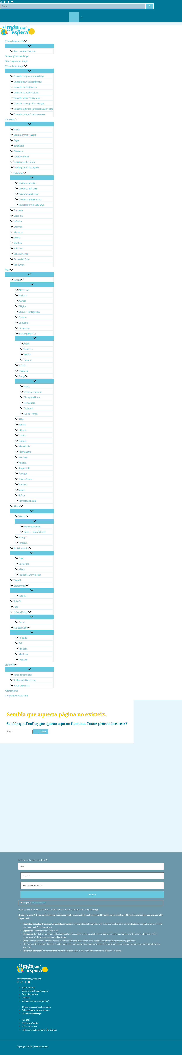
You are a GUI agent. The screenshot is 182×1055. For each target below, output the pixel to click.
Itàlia (20, 419)
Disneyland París (31, 397)
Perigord (27, 408)
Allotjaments (11, 690)
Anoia (16, 129)
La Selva (17, 221)
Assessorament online (24, 51)
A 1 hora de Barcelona (24, 680)
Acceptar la (34, 902)
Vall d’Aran (18, 264)
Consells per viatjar (14, 66)
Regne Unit (24, 468)
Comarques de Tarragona (26, 167)
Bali (20, 643)
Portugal (22, 473)
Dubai (21, 622)
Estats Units (19, 585)
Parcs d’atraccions (22, 674)
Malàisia (22, 648)
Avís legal (25, 1019)
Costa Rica (23, 563)
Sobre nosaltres (28, 987)
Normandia (29, 402)
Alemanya (23, 289)
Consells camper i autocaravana (29, 114)
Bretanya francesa (32, 391)
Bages (16, 140)
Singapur (22, 659)
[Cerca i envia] (35, 731)
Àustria (22, 300)
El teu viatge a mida (14, 41)
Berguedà (18, 151)
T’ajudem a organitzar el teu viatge (36, 1007)
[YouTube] (12, 2)
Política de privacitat (38, 902)
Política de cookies (29, 1026)
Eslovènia (23, 322)
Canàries (27, 349)
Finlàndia (23, 370)
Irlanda (21, 424)
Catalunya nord (21, 156)
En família (10, 664)
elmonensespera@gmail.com (29, 978)
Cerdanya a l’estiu (27, 182)
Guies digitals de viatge (16, 56)
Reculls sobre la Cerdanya (31, 204)
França (21, 376)
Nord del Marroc (31, 526)
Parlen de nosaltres (30, 994)
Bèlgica (22, 306)
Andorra (22, 295)
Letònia (22, 435)
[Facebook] (8, 2)
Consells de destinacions (25, 92)
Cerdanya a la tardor (28, 193)
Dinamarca (23, 327)
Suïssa (21, 495)
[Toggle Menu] (29, 46)
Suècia (21, 489)
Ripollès (17, 242)
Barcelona (18, 145)
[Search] (149, 6)
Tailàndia (22, 637)
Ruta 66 (17, 601)
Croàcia (22, 317)
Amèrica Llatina (21, 548)
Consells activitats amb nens (27, 81)
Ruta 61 (22, 595)
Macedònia (24, 446)
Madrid (27, 354)
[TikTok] (5, 2)
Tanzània (22, 542)
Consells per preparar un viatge (28, 76)
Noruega (22, 457)
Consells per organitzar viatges (28, 103)
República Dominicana (29, 574)
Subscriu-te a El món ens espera (35, 990)
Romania (22, 484)
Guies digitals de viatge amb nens (35, 1010)
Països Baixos (25, 478)
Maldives (23, 654)
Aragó (26, 343)
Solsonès (18, 248)
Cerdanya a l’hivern (27, 188)
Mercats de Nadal (27, 500)
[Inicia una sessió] (81, 17)
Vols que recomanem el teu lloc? (35, 1000)
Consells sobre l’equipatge (26, 97)
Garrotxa (18, 215)
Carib (21, 558)
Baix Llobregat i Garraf (24, 134)
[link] (74, 17)
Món (7, 269)
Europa (17, 279)
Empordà (18, 210)
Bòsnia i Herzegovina (29, 311)
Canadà (17, 580)
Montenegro (24, 451)
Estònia (22, 365)
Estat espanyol (25, 333)
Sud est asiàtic (20, 627)
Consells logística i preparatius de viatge (33, 108)
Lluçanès (17, 226)
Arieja (26, 386)
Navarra (27, 359)
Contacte (26, 997)
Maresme (18, 231)
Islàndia (22, 429)
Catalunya (10, 119)
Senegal (22, 537)
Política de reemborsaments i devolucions (39, 1029)
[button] (25, 41)
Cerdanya (18, 172)
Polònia (22, 462)
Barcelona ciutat (21, 685)
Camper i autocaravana (16, 695)
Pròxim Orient (20, 612)
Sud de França (30, 413)
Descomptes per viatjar (16, 61)
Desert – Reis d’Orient (34, 531)
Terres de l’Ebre (21, 259)
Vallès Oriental (20, 253)
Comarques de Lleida (24, 161)
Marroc (22, 516)
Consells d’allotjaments (25, 86)
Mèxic (21, 569)
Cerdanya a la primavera (30, 199)
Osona (16, 237)
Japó (15, 606)
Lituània (22, 440)
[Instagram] (1, 2)
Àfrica (16, 506)
